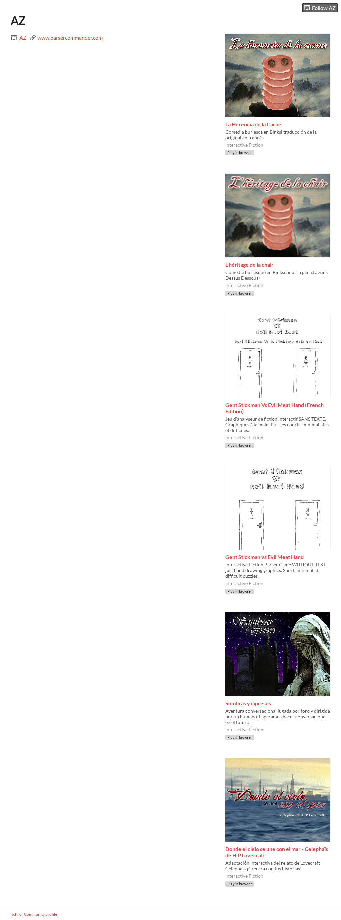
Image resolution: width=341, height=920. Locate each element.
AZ (22, 37)
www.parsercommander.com (70, 37)
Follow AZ (324, 8)
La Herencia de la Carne (253, 124)
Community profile (40, 914)
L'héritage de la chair (249, 264)
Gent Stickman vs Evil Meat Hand (264, 557)
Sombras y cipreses (248, 703)
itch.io (16, 914)
